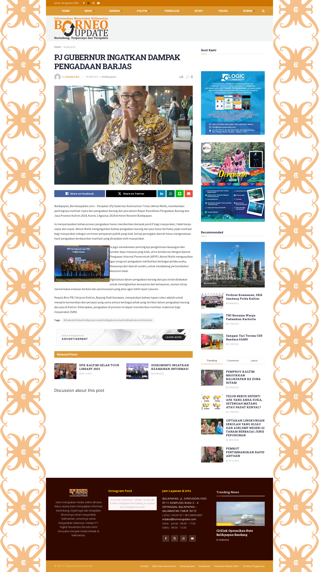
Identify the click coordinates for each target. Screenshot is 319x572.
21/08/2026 (233, 323)
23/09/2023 (158, 373)
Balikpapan (70, 46)
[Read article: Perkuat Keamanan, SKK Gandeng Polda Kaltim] (212, 301)
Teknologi (171, 11)
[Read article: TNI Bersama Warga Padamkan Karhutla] (212, 321)
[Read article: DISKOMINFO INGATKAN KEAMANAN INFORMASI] (137, 371)
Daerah (114, 11)
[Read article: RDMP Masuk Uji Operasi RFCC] (233, 264)
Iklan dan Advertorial (164, 566)
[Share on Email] (189, 193)
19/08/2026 (223, 539)
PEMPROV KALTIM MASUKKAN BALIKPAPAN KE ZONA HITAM (243, 377)
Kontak (144, 566)
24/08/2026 (210, 283)
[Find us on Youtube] (98, 3)
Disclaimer (204, 566)
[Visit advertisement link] (123, 337)
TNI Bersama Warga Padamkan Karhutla (241, 317)
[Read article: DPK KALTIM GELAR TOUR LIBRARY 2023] (65, 371)
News (88, 11)
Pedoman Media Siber (226, 566)
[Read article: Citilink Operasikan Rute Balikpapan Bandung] (240, 514)
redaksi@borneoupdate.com (179, 519)
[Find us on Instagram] (93, 3)
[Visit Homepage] (81, 28)
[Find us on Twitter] (88, 3)
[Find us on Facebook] (84, 3)
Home (66, 11)
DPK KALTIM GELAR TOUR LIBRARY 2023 (99, 367)
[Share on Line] (180, 193)
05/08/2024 (92, 76)
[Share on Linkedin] (161, 193)
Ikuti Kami (208, 50)
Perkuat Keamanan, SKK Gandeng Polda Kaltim (244, 296)
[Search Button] (263, 10)
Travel (223, 11)
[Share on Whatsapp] (171, 193)
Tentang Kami (187, 566)
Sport (198, 11)
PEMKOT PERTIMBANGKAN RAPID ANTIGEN (245, 452)
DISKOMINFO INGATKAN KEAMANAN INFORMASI (170, 367)
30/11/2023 (86, 373)
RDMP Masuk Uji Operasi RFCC (227, 278)
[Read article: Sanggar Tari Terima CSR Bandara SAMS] (212, 342)
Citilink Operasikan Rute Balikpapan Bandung (234, 533)
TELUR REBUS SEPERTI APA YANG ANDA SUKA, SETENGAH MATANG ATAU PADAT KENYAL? (244, 401)
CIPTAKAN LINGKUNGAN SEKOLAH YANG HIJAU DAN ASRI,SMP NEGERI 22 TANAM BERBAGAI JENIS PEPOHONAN (245, 428)
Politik (142, 11)
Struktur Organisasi (254, 566)
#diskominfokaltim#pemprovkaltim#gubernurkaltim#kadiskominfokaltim (108, 320)
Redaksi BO (72, 76)
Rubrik (247, 11)
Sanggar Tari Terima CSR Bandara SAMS (244, 337)
